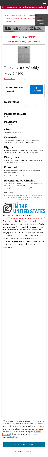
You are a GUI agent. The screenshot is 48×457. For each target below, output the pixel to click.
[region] (24, 437)
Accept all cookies (24, 444)
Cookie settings (24, 451)
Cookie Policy (13, 437)
